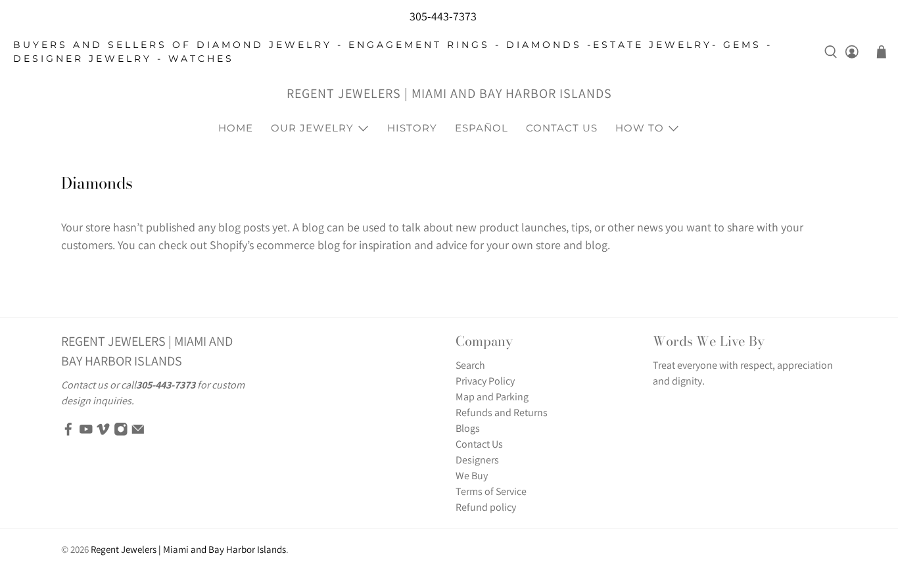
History (412, 128)
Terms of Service (491, 491)
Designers (477, 460)
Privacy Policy (485, 381)
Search (470, 365)
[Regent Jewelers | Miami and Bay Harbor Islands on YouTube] (86, 432)
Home (235, 128)
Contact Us (562, 128)
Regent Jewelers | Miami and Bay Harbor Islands (449, 93)
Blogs (468, 428)
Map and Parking (492, 397)
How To (639, 128)
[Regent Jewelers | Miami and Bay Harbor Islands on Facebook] (68, 432)
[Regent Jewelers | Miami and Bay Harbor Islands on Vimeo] (103, 432)
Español (481, 128)
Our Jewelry (312, 128)
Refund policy (486, 507)
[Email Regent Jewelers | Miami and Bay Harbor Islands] (138, 432)
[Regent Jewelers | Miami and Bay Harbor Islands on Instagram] (121, 432)
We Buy (472, 476)
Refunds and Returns (502, 412)
